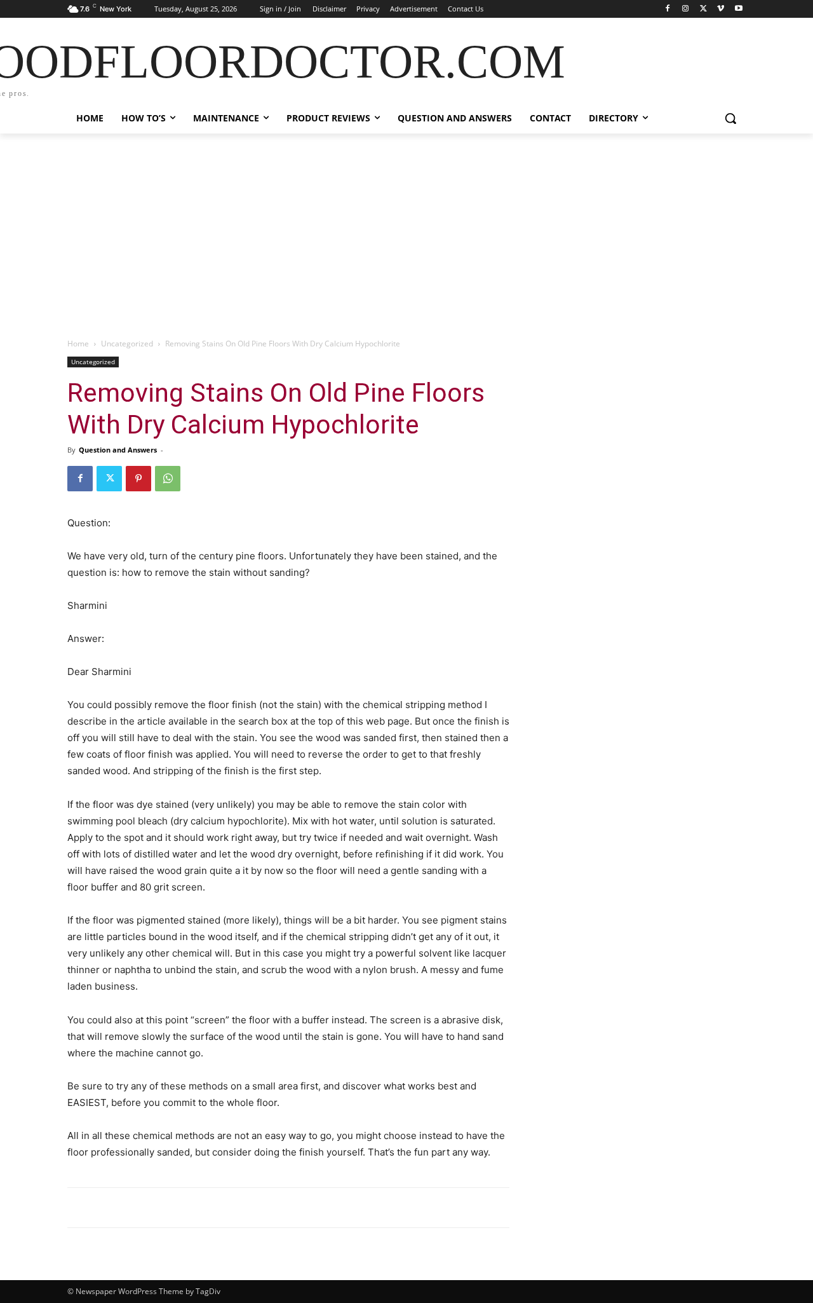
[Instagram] (685, 9)
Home (78, 343)
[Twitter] (703, 9)
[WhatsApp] (167, 478)
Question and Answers (118, 449)
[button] (730, 118)
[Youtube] (738, 9)
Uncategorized (127, 343)
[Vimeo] (720, 9)
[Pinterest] (138, 478)
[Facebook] (668, 9)
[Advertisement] (406, 229)
